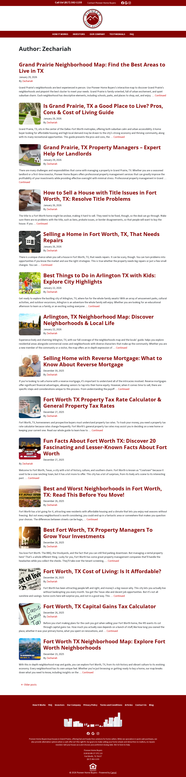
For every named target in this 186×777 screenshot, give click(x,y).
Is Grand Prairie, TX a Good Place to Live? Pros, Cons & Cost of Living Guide (103, 109)
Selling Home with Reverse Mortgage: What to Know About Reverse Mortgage (102, 361)
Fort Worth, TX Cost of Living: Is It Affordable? (102, 571)
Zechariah (27, 81)
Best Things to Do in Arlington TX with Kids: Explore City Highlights (99, 278)
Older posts (30, 685)
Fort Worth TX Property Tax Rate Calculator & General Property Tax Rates (102, 402)
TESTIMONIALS (117, 34)
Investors (59, 705)
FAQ (132, 34)
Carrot (113, 772)
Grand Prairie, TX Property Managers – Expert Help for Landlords (102, 150)
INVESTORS (79, 34)
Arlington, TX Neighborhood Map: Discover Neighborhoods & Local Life (98, 319)
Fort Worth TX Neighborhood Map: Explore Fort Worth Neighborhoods (104, 644)
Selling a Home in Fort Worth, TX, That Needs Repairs (101, 237)
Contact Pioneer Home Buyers (101, 3)
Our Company (74, 705)
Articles (129, 705)
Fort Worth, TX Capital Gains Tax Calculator (99, 606)
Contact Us (140, 705)
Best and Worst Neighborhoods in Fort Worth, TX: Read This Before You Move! (102, 491)
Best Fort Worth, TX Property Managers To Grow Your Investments (98, 533)
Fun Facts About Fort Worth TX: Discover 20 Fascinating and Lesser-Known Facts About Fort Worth (105, 447)
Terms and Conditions (111, 705)
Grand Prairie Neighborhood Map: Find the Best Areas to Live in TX (92, 67)
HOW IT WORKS (60, 34)
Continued (160, 95)
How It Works (39, 705)
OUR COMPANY (97, 34)
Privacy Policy (90, 705)
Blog (151, 705)
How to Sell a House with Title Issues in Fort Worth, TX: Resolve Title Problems (100, 195)
